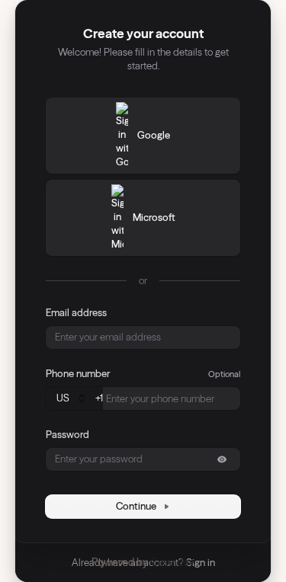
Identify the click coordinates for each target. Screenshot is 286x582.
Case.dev (172, 562)
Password (67, 434)
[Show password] (222, 459)
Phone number (78, 373)
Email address (76, 312)
